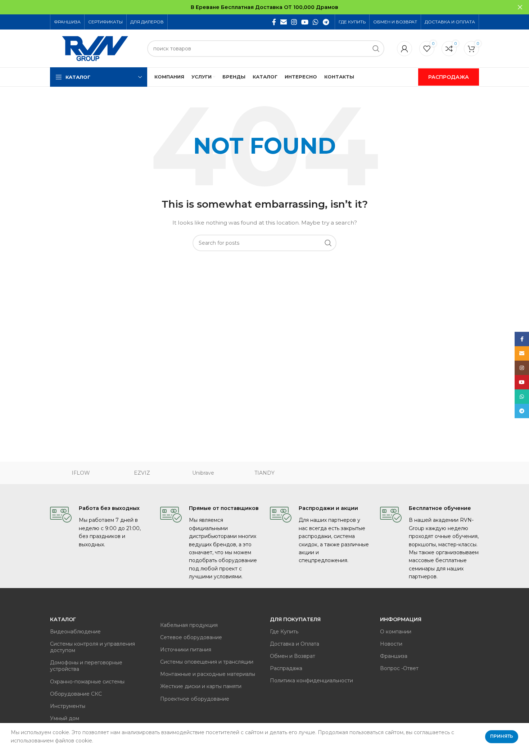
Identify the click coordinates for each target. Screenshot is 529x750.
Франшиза (393, 656)
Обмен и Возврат (292, 656)
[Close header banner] (520, 7)
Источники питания (185, 649)
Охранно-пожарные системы (87, 681)
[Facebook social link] (274, 22)
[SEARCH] (376, 48)
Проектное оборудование (194, 699)
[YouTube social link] (305, 22)
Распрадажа (286, 668)
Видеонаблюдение (75, 631)
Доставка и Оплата (294, 644)
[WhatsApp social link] (316, 22)
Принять (501, 736)
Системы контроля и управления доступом (92, 647)
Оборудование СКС (76, 694)
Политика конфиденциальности (311, 680)
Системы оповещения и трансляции (206, 662)
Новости (391, 644)
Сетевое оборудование (191, 637)
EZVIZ (142, 473)
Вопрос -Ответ (399, 668)
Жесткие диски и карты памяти (200, 686)
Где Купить (284, 631)
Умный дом (64, 718)
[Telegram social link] (326, 22)
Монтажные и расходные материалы (207, 674)
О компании (395, 631)
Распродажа (448, 77)
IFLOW (81, 473)
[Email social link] (283, 22)
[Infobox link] (99, 526)
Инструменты (67, 706)
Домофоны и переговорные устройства (86, 665)
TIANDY (264, 473)
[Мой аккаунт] (404, 48)
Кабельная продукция (189, 625)
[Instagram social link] (294, 22)
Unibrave (203, 473)
